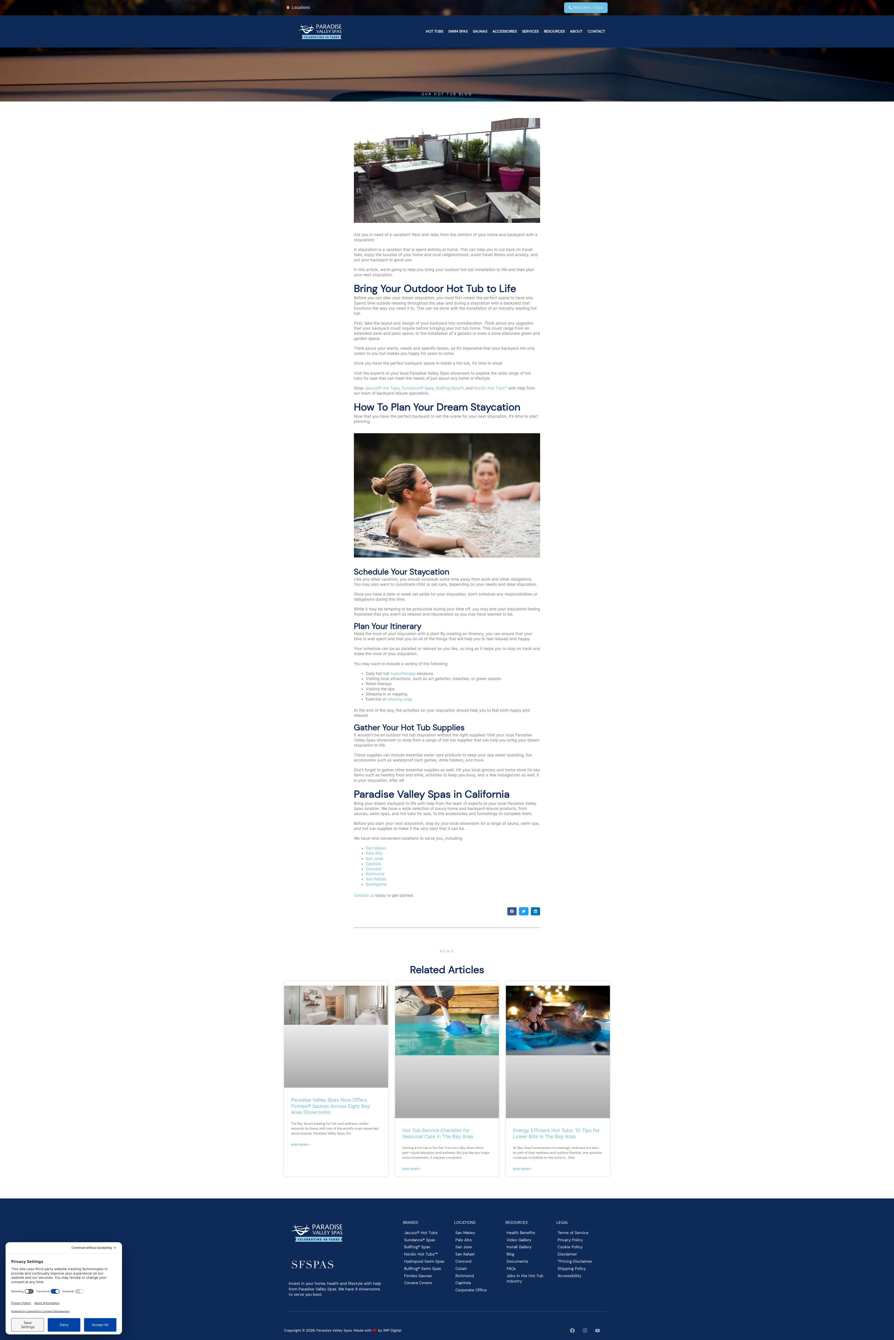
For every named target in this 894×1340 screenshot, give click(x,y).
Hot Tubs (434, 31)
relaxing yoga (399, 699)
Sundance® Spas (418, 388)
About (576, 31)
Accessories (504, 31)
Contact (596, 31)
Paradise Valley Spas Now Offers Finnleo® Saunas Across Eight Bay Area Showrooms (330, 1106)
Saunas (480, 31)
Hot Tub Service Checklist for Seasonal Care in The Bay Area (437, 1133)
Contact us (364, 895)
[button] (512, 911)
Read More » (300, 1144)
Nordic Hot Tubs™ (490, 388)
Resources (554, 31)
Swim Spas (458, 31)
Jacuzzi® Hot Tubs (382, 388)
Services (530, 31)
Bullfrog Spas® (449, 388)
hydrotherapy (403, 673)
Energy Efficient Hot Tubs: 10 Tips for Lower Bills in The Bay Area (556, 1133)
